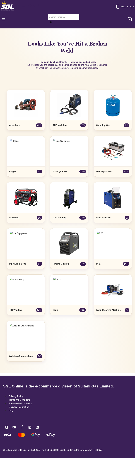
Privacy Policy (16, 396)
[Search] (51, 23)
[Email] (14, 427)
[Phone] (6, 427)
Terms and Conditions (19, 400)
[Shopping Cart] (129, 20)
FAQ (11, 410)
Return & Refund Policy (20, 403)
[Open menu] (4, 19)
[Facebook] (22, 427)
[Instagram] (29, 427)
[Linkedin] (37, 427)
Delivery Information (19, 407)
